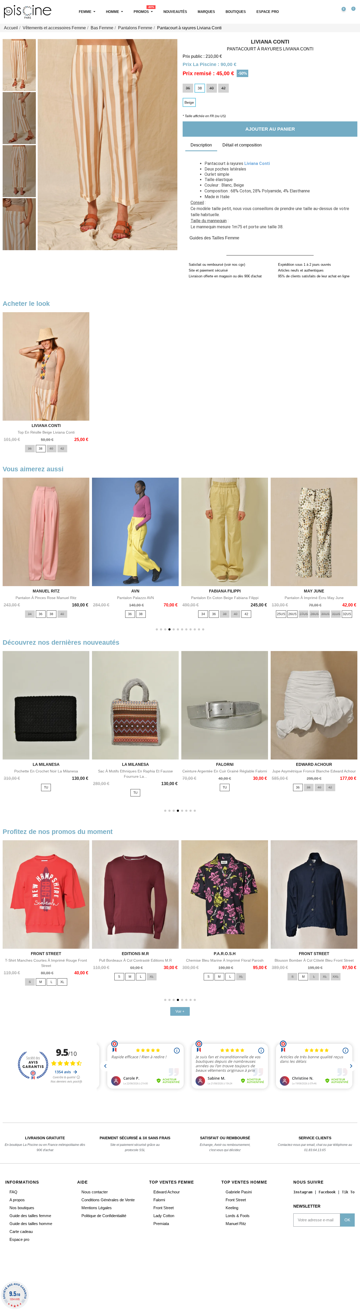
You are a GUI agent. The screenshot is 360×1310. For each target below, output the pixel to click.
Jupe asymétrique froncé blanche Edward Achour (314, 771)
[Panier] (351, 12)
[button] (318, 12)
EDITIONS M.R (135, 953)
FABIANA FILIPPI (225, 591)
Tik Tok (349, 1192)
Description (201, 145)
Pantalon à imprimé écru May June (314, 598)
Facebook (327, 1192)
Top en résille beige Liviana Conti (46, 432)
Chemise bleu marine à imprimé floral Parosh (225, 960)
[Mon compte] (329, 12)
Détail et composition (242, 145)
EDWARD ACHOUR (314, 764)
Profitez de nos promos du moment (58, 831)
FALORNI (224, 764)
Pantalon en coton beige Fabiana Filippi (225, 598)
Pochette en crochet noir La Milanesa (46, 771)
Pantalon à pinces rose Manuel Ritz (46, 598)
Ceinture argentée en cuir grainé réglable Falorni (224, 771)
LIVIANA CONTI (270, 42)
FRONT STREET (46, 953)
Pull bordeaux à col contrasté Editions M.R (135, 960)
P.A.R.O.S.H (225, 953)
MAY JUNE (314, 591)
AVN (135, 591)
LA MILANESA (46, 764)
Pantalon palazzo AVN (135, 598)
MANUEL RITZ (46, 591)
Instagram (302, 1192)
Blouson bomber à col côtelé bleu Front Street (314, 960)
